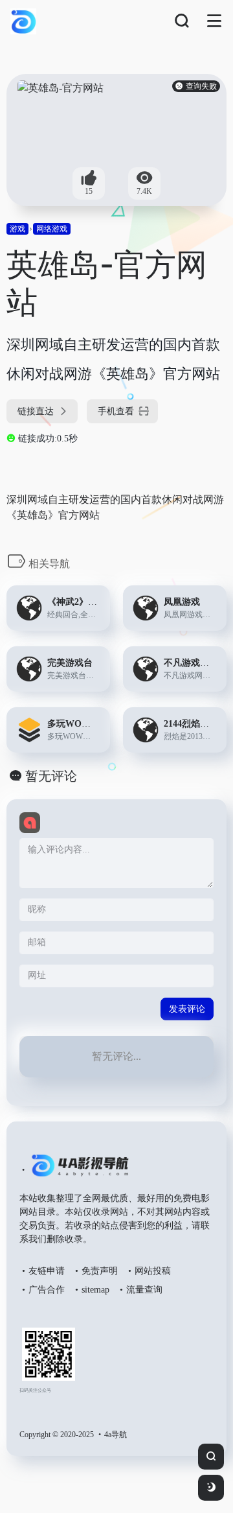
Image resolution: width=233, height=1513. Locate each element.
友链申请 (46, 1271)
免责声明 (100, 1271)
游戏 (17, 228)
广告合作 (46, 1290)
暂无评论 (51, 776)
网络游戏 (51, 228)
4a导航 (115, 1434)
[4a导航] (77, 1171)
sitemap (95, 1290)
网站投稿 (153, 1271)
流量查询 (144, 1290)
